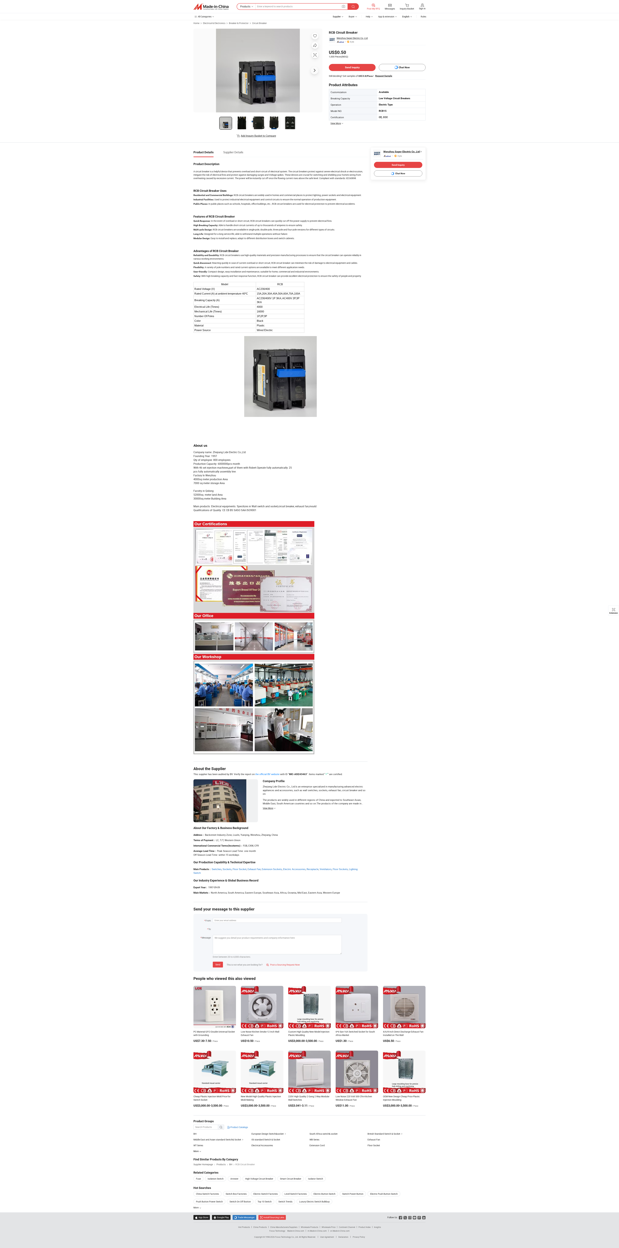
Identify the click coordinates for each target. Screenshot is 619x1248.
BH (195, 1133)
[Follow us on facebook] (400, 1217)
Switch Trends (285, 1201)
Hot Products (244, 1227)
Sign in (422, 8)
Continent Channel (347, 1227)
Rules (423, 16)
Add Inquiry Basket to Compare (258, 136)
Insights (377, 1227)
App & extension (386, 16)
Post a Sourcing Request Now (283, 964)
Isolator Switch (315, 1178)
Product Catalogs (239, 1127)
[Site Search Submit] (353, 6)
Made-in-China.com (295, 1230)
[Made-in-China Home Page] (211, 6)
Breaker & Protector (239, 23)
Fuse (198, 1178)
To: (209, 929)
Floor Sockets (340, 869)
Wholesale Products (309, 1227)
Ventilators (326, 869)
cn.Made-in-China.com (340, 1230)
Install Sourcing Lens (273, 1217)
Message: (206, 937)
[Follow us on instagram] (410, 1217)
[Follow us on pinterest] (419, 1217)
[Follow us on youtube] (414, 1217)
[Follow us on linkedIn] (424, 1217)
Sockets (227, 869)
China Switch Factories (207, 1193)
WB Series (314, 1139)
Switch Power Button (352, 1193)
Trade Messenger (244, 1217)
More (196, 1207)
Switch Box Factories (236, 1193)
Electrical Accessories (262, 1145)
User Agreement (327, 1237)
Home (196, 23)
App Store (201, 1217)
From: (208, 920)
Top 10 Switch (265, 1201)
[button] (343, 6)
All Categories (204, 16)
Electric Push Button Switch (384, 1193)
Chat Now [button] (404, 67)
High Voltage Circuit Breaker (259, 1178)
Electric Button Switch (324, 1193)
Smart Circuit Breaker (290, 1178)
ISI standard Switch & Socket (265, 1139)
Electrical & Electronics (214, 23)
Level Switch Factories (296, 1193)
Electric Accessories (294, 869)
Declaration (343, 1237)
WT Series (198, 1145)
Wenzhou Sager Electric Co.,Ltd (352, 38)
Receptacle (313, 869)
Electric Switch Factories (265, 1193)
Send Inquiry (352, 67)
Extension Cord (317, 1145)
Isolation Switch (216, 1178)
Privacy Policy (359, 1237)
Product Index (365, 1227)
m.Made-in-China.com (317, 1230)
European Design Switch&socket (267, 1133)
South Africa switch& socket (324, 1133)
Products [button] (245, 6)
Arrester (234, 1178)
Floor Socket (239, 869)
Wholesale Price (328, 1227)
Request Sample (383, 76)
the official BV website (267, 774)
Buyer (351, 16)
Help (368, 16)
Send (217, 964)
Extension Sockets (272, 869)
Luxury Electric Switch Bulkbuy (314, 1201)
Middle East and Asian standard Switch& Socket (217, 1139)
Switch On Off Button (240, 1201)
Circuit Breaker (259, 23)
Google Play (221, 1217)
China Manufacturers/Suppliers (283, 1227)
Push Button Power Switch (209, 1201)
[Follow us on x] (405, 1217)
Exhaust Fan (254, 869)
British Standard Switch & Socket (384, 1133)
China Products (260, 1227)
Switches (216, 869)
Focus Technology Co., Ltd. (287, 1237)
